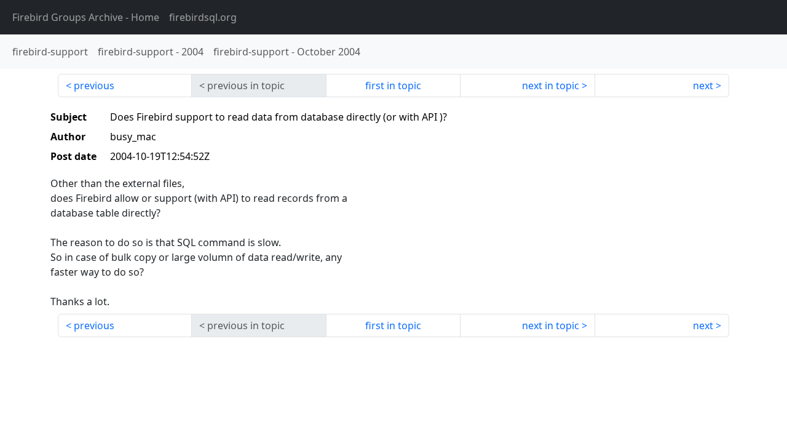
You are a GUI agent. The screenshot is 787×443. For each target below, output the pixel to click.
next (703, 85)
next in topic (550, 85)
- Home (85, 17)
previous (94, 85)
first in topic (393, 85)
